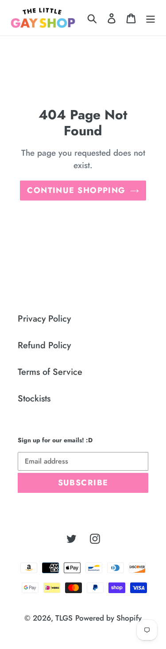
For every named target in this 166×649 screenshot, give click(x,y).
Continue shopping (76, 190)
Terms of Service (50, 372)
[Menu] (150, 18)
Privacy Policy (44, 318)
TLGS (64, 618)
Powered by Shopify (108, 618)
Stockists (34, 398)
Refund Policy (44, 345)
